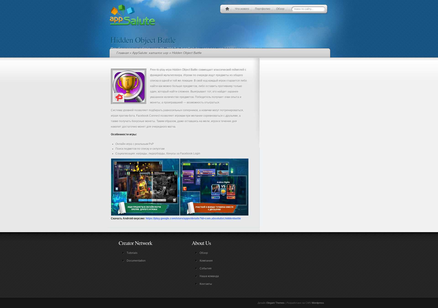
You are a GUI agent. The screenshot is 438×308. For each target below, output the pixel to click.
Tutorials (132, 252)
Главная (123, 53)
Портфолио (262, 8)
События (205, 268)
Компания (206, 260)
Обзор (280, 8)
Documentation (136, 260)
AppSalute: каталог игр (150, 53)
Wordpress (318, 302)
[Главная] (227, 9)
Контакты (206, 283)
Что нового (242, 8)
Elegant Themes (275, 302)
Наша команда (209, 276)
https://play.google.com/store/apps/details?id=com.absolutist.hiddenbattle (193, 218)
